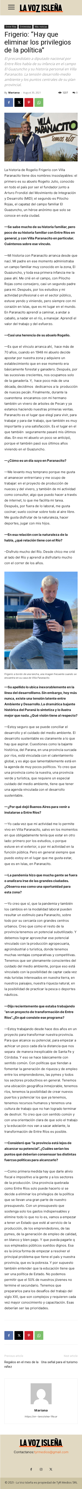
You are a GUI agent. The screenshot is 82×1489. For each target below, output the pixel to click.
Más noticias (41, 26)
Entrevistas (25, 26)
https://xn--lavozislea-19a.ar (41, 1416)
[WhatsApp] (39, 102)
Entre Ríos (11, 26)
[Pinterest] (28, 102)
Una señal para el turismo (59, 1362)
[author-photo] (41, 1404)
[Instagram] (41, 1469)
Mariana (14, 92)
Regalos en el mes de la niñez (21, 1364)
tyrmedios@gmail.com (51, 1452)
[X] (18, 102)
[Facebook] (8, 102)
